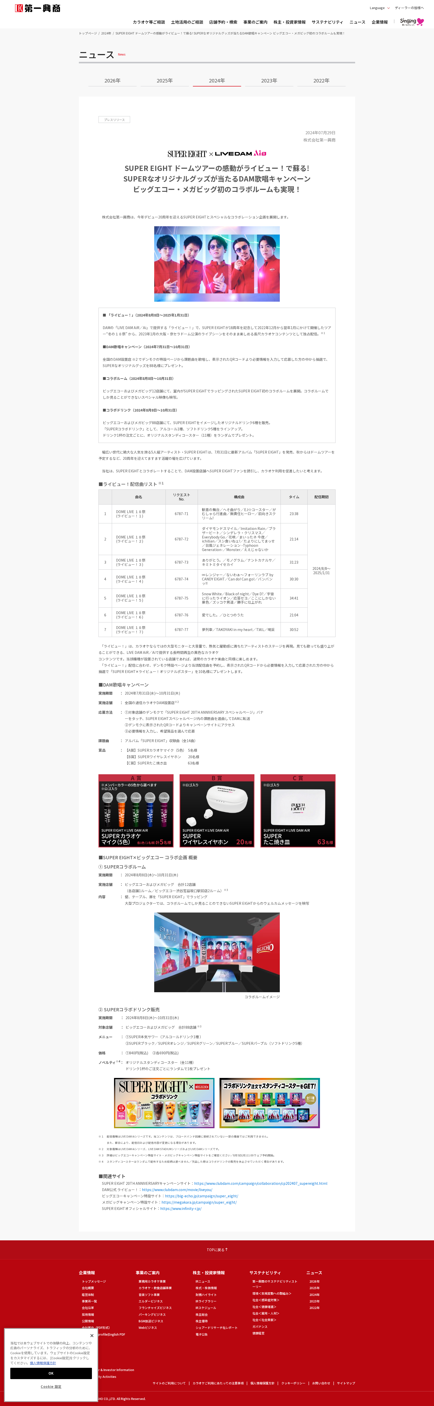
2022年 (321, 80)
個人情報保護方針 (262, 1383)
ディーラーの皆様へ (409, 7)
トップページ (88, 33)
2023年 (269, 80)
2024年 (106, 33)
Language (377, 7)
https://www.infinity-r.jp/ (180, 1208)
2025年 (165, 80)
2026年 (112, 80)
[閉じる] (91, 1335)
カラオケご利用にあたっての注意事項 (218, 1383)
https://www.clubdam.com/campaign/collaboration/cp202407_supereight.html (260, 1183)
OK (51, 1373)
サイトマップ (346, 1383)
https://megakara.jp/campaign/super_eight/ (199, 1202)
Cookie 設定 (51, 1386)
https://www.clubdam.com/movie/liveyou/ (177, 1189)
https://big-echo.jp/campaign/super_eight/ (201, 1195)
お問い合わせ (321, 1383)
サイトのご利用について (169, 1383)
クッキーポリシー (293, 1383)
